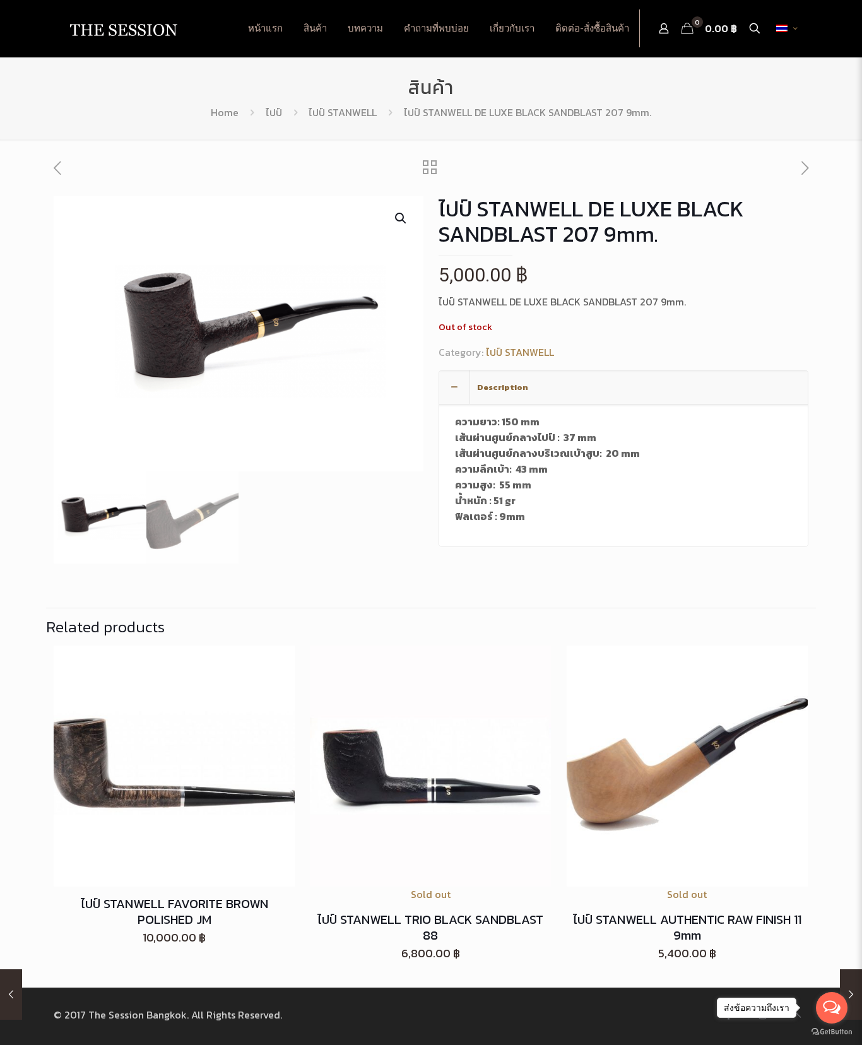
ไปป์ (274, 112)
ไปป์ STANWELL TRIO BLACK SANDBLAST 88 (430, 927)
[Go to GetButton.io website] (832, 1032)
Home (225, 112)
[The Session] (123, 28)
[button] (401, 218)
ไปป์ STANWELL (343, 112)
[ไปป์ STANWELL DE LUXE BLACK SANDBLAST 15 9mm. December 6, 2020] (11, 994)
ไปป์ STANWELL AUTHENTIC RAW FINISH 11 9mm (687, 927)
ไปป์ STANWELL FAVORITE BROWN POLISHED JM (174, 911)
